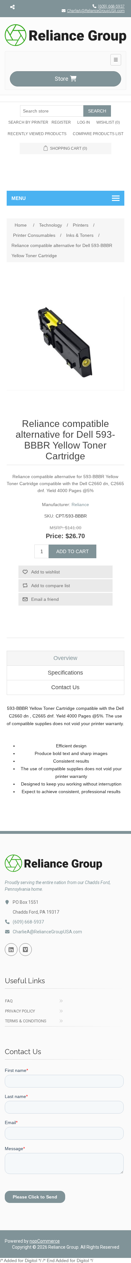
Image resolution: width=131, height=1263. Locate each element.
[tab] (66, 658)
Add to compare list (50, 585)
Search (97, 110)
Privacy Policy (20, 1011)
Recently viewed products (37, 134)
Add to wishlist (45, 571)
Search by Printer (28, 122)
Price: (55, 535)
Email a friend (45, 599)
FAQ (9, 1001)
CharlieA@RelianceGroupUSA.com (96, 11)
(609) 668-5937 (111, 6)
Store (61, 78)
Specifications (65, 672)
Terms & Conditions (25, 1021)
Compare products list (98, 134)
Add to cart (72, 551)
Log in (83, 122)
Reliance (80, 504)
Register (61, 122)
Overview (65, 658)
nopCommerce (45, 1241)
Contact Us (65, 687)
